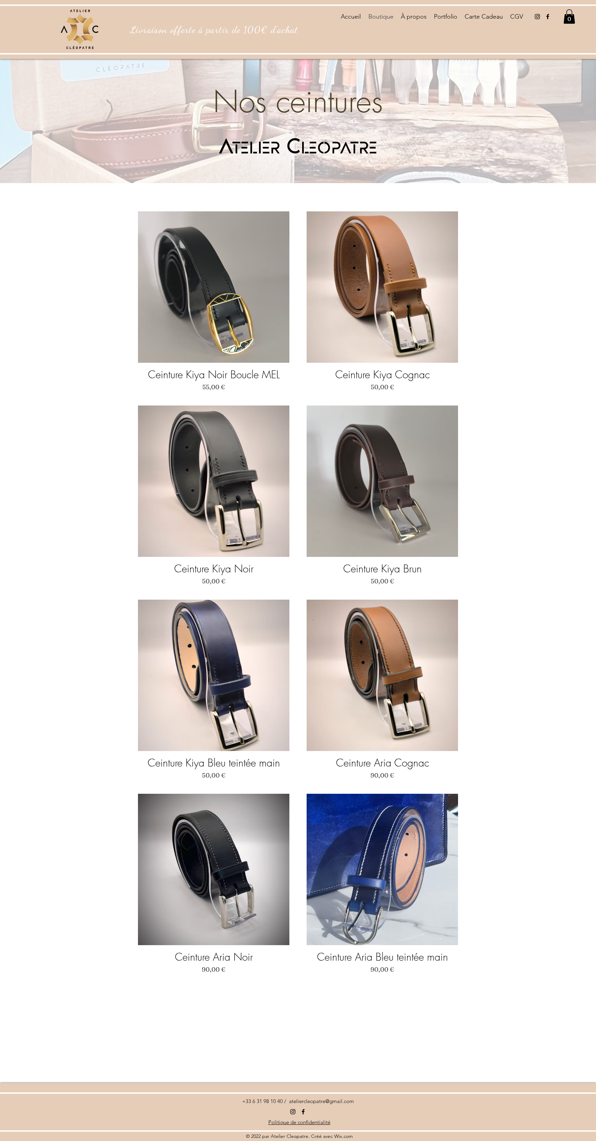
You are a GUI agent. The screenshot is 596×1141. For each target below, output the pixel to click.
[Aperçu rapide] (213, 287)
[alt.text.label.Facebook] (547, 16)
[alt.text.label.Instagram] (537, 16)
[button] (569, 16)
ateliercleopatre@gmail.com (321, 1101)
